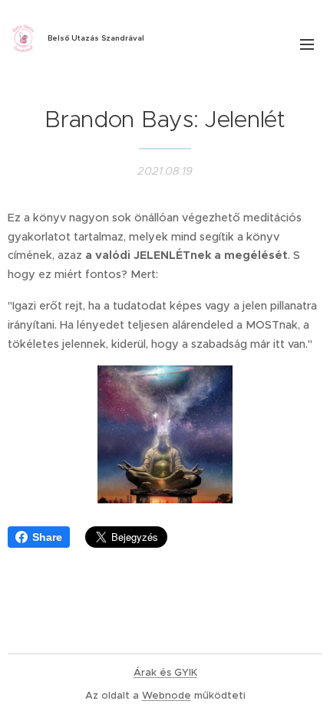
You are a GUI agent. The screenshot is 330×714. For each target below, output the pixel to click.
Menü (307, 43)
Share (47, 537)
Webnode (166, 695)
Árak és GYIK (165, 672)
